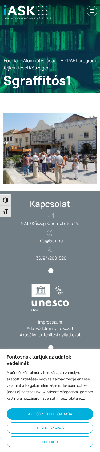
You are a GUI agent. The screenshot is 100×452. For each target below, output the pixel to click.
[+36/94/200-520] (50, 250)
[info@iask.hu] (50, 232)
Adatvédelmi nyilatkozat (50, 328)
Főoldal (11, 60)
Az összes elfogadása (50, 413)
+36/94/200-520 (50, 258)
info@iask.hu (50, 241)
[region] (50, 400)
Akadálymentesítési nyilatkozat (50, 335)
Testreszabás (50, 427)
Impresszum (50, 322)
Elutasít (50, 441)
